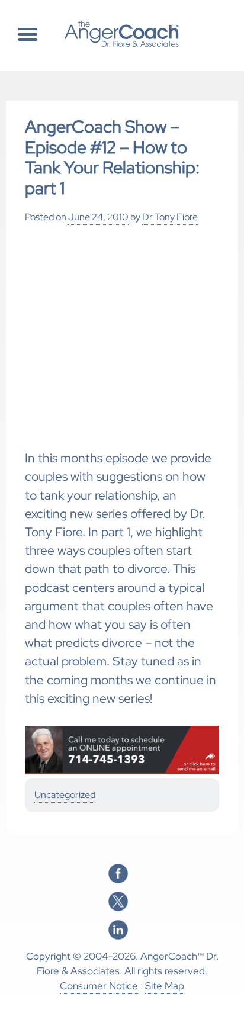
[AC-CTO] (122, 771)
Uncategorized (64, 795)
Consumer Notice (99, 985)
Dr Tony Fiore (170, 217)
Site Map (164, 985)
